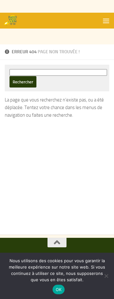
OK (59, 289)
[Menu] (106, 21)
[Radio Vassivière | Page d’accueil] (13, 20)
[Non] (106, 276)
